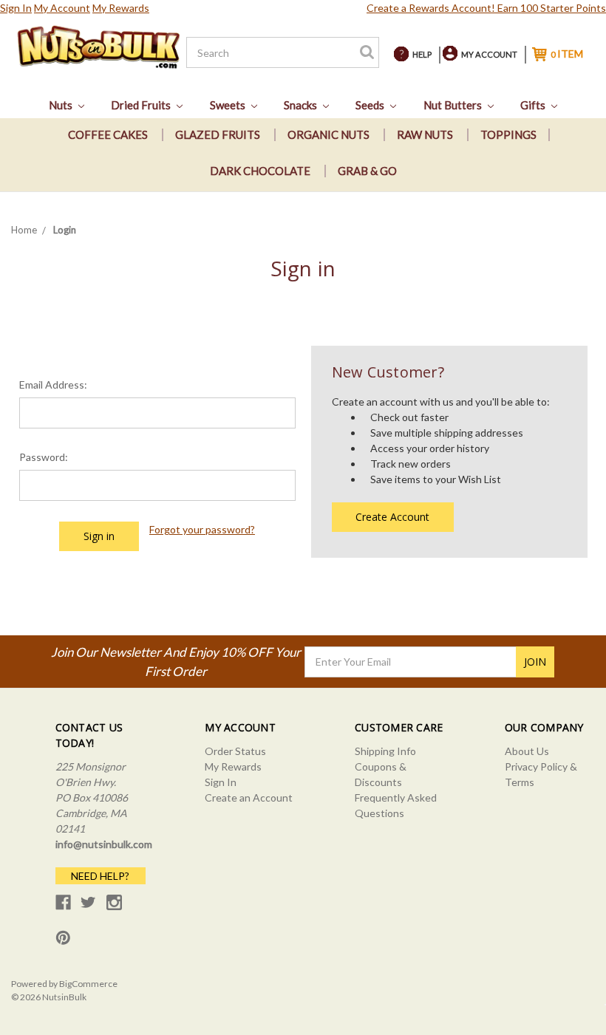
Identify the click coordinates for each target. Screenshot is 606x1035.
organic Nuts (328, 134)
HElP (422, 54)
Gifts (534, 105)
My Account (62, 7)
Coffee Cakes (108, 134)
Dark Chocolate (260, 170)
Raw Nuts (425, 134)
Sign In (16, 7)
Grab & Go (367, 170)
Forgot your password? (202, 529)
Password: (43, 457)
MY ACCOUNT (489, 54)
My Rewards (120, 7)
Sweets (229, 105)
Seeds (371, 105)
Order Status (235, 751)
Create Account (392, 517)
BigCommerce (88, 983)
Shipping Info (385, 751)
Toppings (508, 134)
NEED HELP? (100, 876)
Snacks (301, 105)
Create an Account (249, 797)
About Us (527, 751)
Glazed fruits (217, 134)
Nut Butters (453, 105)
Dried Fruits (142, 105)
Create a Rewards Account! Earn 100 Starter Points (486, 7)
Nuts (62, 105)
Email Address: (53, 384)
